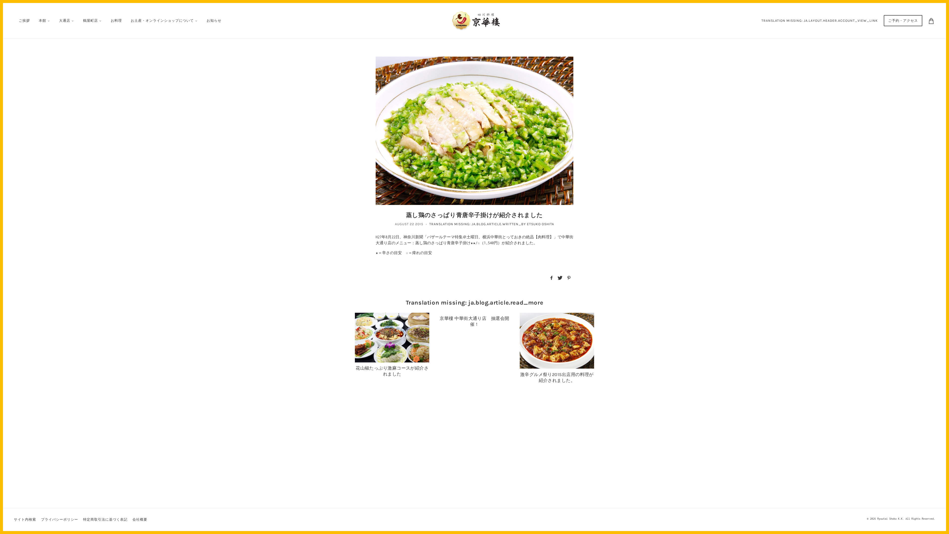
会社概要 (139, 519)
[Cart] (931, 21)
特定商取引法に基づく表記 (105, 519)
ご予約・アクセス (903, 21)
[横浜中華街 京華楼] (476, 20)
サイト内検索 (25, 519)
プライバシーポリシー (59, 519)
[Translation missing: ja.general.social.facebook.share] (551, 278)
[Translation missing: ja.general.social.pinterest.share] (568, 278)
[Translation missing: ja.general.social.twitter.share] (560, 278)
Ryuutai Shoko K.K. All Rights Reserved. (906, 518)
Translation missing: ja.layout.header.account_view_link (819, 21)
